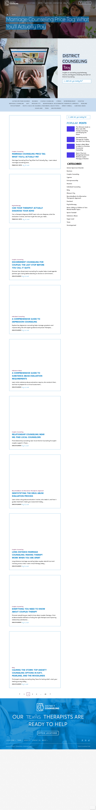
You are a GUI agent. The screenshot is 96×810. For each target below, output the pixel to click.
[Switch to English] (91, 807)
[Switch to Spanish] (93, 807)
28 (45, 694)
